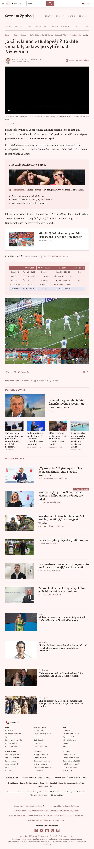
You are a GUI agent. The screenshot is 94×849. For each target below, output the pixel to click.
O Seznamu (29, 806)
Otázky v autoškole (70, 767)
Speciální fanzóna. (17, 189)
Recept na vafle (10, 767)
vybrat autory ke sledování (20, 62)
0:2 (79, 272)
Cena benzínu (60, 777)
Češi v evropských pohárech (77, 777)
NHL (64, 746)
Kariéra (38, 806)
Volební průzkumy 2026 (13, 734)
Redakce (66, 806)
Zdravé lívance (10, 761)
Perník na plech (11, 770)
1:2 (79, 289)
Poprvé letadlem (40, 758)
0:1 (79, 280)
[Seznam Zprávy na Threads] (52, 830)
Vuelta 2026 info (40, 730)
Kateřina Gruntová (54, 526)
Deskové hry (81, 792)
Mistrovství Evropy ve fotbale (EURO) (36, 381)
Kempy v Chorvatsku (41, 754)
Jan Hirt (37, 737)
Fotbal (55, 381)
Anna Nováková (52, 502)
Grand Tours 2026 (40, 746)
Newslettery (79, 815)
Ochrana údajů (20, 810)
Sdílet (80, 60)
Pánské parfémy (57, 795)
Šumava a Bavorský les (42, 761)
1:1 (79, 276)
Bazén (22, 783)
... (87, 26)
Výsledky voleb (10, 737)
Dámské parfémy (59, 792)
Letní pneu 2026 (69, 754)
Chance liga (67, 730)
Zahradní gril (43, 786)
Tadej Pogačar (39, 740)
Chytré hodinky (44, 795)
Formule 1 (66, 743)
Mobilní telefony (32, 792)
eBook (71, 60)
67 (88, 60)
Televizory (33, 795)
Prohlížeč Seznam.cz (17, 815)
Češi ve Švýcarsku (40, 764)
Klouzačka (62, 783)
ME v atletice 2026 (69, 740)
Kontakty (57, 806)
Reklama (75, 806)
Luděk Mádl (35, 59)
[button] (47, 87)
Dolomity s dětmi (40, 770)
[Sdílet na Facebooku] (83, 372)
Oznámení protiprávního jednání (64, 810)
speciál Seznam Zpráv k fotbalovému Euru (45, 256)
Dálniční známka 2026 (71, 758)
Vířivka (51, 786)
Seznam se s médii (51, 815)
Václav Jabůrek (52, 595)
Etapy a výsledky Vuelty (42, 734)
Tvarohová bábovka (12, 764)
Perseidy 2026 (49, 777)
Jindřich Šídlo (20, 59)
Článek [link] (10, 73)
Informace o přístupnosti (38, 810)
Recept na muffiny (12, 758)
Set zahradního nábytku (76, 783)
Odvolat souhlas (35, 820)
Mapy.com (24, 777)
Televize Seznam (35, 815)
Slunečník (53, 783)
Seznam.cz (86, 3)
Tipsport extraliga (69, 737)
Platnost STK (67, 770)
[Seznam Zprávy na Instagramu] (47, 830)
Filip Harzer (51, 543)
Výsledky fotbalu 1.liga (71, 734)
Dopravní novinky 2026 (71, 761)
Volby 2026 (9, 730)
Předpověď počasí (35, 777)
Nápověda (47, 806)
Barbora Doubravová (56, 478)
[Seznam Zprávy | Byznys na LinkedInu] (57, 830)
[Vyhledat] (50, 3)
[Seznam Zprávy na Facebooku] (36, 830)
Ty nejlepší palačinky (12, 754)
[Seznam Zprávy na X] (41, 830)
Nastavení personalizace (53, 820)
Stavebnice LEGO (45, 792)
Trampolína (44, 783)
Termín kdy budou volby (14, 740)
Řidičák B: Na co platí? (71, 764)
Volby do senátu (11, 743)
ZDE (56, 189)
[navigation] (3, 3)
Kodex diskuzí (66, 815)
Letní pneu (71, 792)
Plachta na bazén (32, 783)
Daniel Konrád (52, 571)
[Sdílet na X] (87, 372)
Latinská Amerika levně (42, 767)
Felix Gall (37, 743)
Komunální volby (11, 746)
